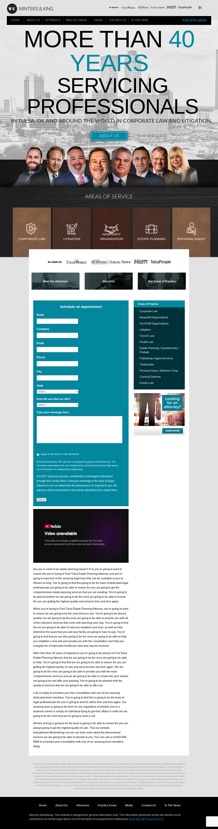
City (39, 371)
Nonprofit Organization (111, 237)
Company (43, 329)
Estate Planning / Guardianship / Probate (159, 350)
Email (41, 343)
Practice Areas (76, 20)
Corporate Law (32, 239)
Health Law (146, 342)
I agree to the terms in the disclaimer (59, 454)
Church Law (147, 335)
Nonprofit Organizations (154, 317)
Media (98, 20)
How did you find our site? (54, 399)
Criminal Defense (150, 376)
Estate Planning (151, 239)
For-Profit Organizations (154, 323)
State (40, 385)
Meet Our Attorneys (55, 281)
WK (33, 8)
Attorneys (52, 20)
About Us (33, 20)
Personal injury (191, 239)
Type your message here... (54, 412)
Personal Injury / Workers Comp (159, 370)
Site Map (135, 819)
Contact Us (117, 20)
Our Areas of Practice (162, 281)
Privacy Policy (153, 819)
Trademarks (147, 364)
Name (41, 314)
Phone (42, 357)
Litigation (71, 239)
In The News (139, 20)
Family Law (147, 382)
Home (15, 20)
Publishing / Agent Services (156, 358)
